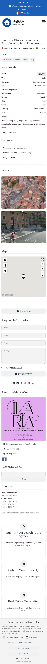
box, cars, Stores (39, 82)
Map (32, 59)
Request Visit (25, 311)
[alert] (23, 641)
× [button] (45, 621)
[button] (4, 637)
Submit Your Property (23, 570)
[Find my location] (42, 264)
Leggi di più (14, 633)
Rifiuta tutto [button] (23, 654)
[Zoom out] (42, 272)
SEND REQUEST (24, 374)
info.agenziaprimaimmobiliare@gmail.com (26, 6)
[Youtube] (20, 2)
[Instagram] (23, 2)
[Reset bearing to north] (42, 275)
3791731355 (24, 9)
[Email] (18, 383)
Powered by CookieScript (23, 661)
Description (7, 59)
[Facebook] (27, 2)
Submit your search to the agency (23, 534)
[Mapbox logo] (7, 295)
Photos (25, 59)
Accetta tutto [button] (23, 648)
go (25, 479)
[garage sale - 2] (23, 227)
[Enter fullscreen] (42, 259)
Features (17, 59)
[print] (14, 383)
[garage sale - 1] (23, 192)
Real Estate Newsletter (23, 601)
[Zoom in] (42, 268)
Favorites (26, 13)
